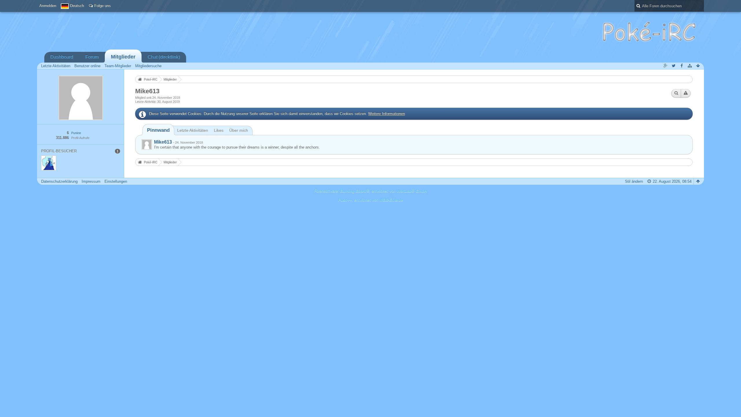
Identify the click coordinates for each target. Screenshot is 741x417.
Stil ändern (634, 181)
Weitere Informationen (386, 113)
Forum (92, 56)
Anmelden (47, 5)
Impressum (91, 181)
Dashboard (61, 56)
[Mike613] (147, 144)
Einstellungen (115, 181)
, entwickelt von (370, 200)
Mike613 (163, 142)
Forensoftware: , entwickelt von (370, 191)
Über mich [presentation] (238, 130)
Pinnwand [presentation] (158, 130)
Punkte (76, 133)
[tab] (158, 130)
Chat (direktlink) (164, 56)
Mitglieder (123, 57)
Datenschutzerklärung (59, 181)
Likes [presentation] (218, 130)
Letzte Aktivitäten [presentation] (192, 130)
